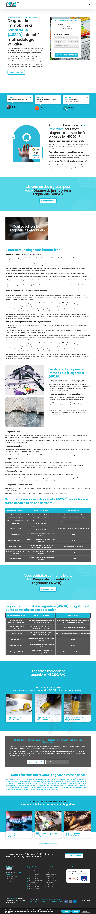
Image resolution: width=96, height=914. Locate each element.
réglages (7, 912)
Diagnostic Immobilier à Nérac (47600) (16, 743)
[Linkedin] (74, 865)
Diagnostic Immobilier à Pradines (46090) (23, 753)
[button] (44, 80)
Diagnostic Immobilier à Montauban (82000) (23, 749)
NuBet (39, 863)
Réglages (85, 911)
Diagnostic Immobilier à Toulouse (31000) (59, 745)
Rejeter (76, 911)
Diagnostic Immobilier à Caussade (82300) (28, 751)
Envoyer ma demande (66, 17)
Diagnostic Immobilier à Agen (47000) (47, 753)
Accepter (65, 911)
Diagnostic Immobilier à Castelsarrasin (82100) (50, 749)
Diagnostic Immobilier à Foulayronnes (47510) (42, 743)
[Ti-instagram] (70, 865)
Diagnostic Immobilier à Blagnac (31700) (55, 747)
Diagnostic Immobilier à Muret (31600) (35, 745)
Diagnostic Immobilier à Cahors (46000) (54, 751)
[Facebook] (66, 865)
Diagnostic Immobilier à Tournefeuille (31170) (30, 747)
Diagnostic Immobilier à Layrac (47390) (68, 743)
